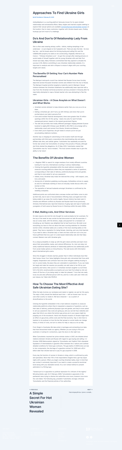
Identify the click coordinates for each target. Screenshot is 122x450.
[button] (113, 6)
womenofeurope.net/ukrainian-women (74, 27)
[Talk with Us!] (119, 225)
